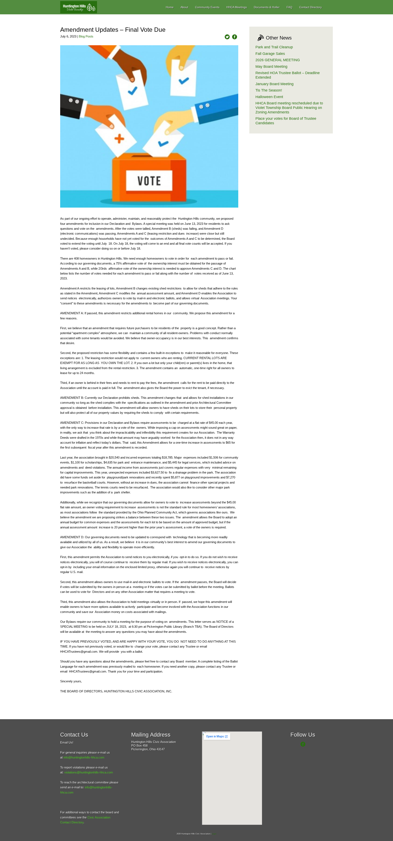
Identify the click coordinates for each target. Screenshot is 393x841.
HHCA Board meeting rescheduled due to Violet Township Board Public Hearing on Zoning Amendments (289, 107)
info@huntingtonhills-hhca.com (83, 757)
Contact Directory (310, 7)
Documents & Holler (267, 7)
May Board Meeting (271, 66)
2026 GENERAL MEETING (277, 60)
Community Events (207, 7)
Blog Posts (86, 36)
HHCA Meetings (236, 7)
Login (214, 834)
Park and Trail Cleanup (274, 47)
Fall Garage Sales (270, 54)
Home (170, 7)
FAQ (289, 7)
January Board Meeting (274, 84)
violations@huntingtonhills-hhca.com (88, 772)
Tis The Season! (268, 90)
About (184, 7)
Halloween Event (269, 97)
